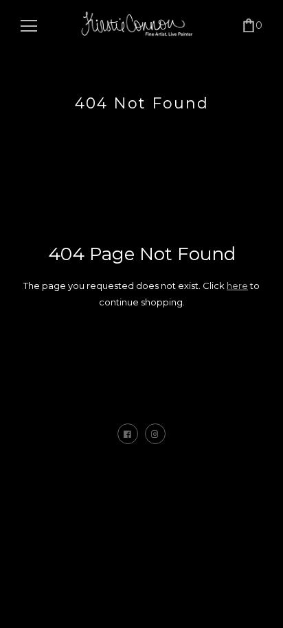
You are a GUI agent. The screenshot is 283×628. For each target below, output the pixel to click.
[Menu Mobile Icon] (29, 26)
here (237, 285)
